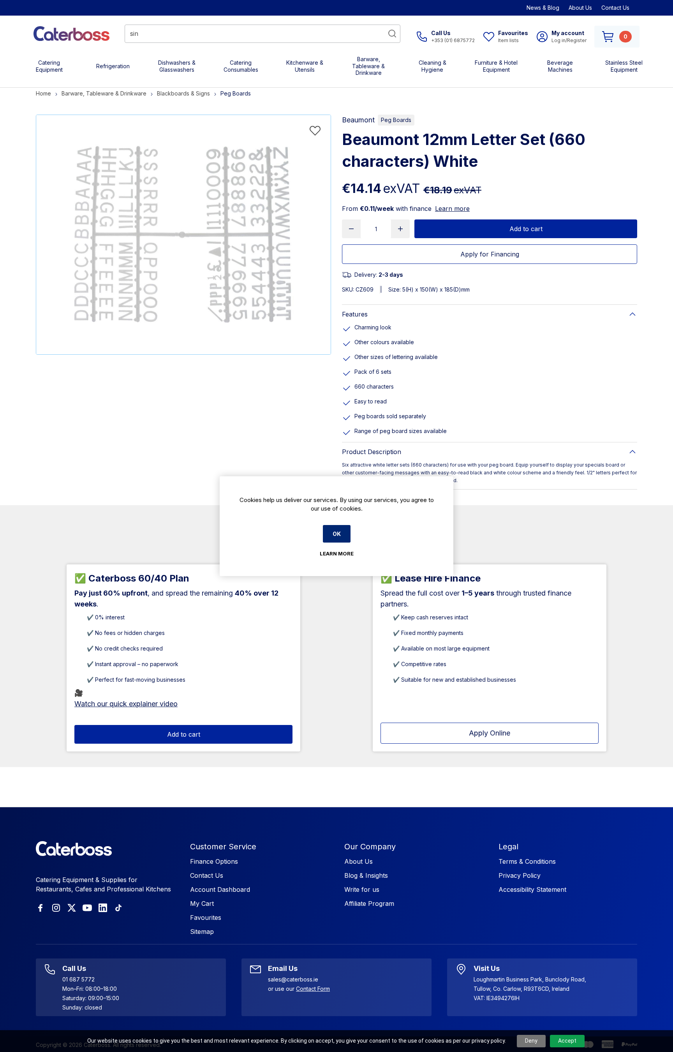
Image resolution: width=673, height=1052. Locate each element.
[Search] (392, 33)
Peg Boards (396, 120)
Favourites (205, 917)
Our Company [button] (370, 846)
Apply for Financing (489, 254)
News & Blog (543, 7)
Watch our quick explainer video (126, 704)
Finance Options (214, 861)
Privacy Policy (520, 875)
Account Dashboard (220, 889)
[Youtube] (87, 907)
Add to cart (526, 229)
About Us (580, 7)
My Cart (202, 903)
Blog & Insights (366, 875)
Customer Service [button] (223, 846)
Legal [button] (508, 846)
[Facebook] (40, 907)
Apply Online (489, 733)
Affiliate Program (369, 903)
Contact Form (313, 988)
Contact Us (615, 7)
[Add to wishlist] (315, 130)
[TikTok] (118, 907)
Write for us (361, 889)
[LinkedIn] (102, 907)
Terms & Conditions (527, 861)
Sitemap (202, 931)
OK (337, 533)
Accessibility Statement (532, 889)
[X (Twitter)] (71, 907)
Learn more (452, 208)
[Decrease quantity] (351, 228)
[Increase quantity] (400, 228)
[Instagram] (56, 907)
